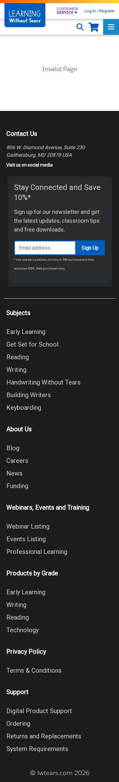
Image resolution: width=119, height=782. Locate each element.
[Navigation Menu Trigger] (111, 27)
